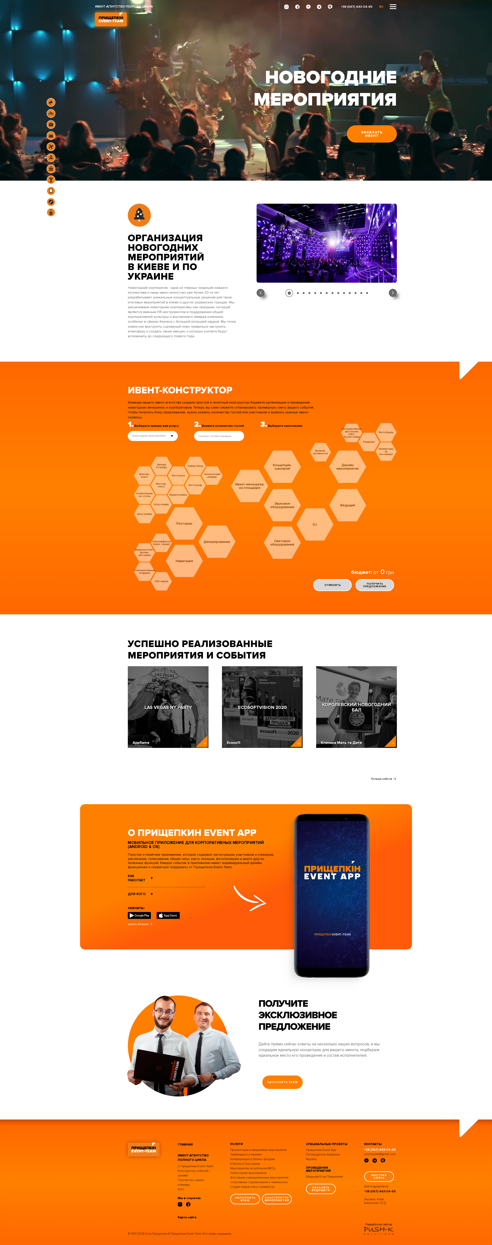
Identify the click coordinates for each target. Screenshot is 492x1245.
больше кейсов (381, 779)
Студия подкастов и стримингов (252, 1187)
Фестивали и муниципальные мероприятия (259, 1177)
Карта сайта (187, 1217)
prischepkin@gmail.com (380, 1154)
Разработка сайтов (379, 1224)
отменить (332, 585)
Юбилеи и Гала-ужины (245, 1164)
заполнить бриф (282, 1082)
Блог (181, 1189)
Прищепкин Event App (321, 1150)
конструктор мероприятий (277, 1199)
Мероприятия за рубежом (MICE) (252, 1168)
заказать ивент (372, 134)
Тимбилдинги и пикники (246, 1154)
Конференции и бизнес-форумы (252, 1159)
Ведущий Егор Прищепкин (324, 1177)
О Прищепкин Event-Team (195, 1166)
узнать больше (138, 924)
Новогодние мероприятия (248, 1173)
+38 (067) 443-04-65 (356, 7)
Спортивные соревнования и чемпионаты (259, 1182)
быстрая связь (379, 1176)
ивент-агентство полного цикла (193, 1158)
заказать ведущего (321, 1189)
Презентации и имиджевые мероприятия (258, 1150)
